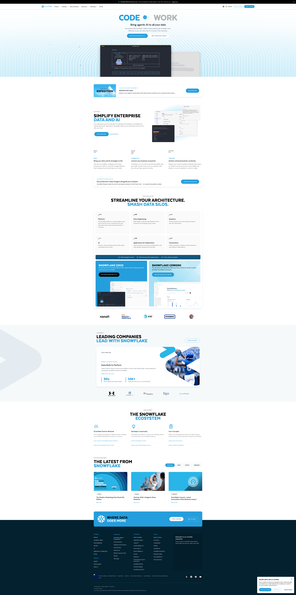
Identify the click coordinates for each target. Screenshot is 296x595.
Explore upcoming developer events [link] (140, 445)
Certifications (157, 548)
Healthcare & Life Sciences (120, 544)
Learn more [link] (101, 231)
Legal (100, 577)
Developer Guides (158, 554)
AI (94, 548)
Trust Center (136, 548)
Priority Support (97, 564)
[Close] (291, 579)
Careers (135, 543)
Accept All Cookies (265, 589)
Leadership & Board (138, 540)
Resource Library (158, 537)
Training (155, 545)
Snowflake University (159, 551)
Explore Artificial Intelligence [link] (176, 445)
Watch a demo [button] (192, 519)
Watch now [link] (174, 502)
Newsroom (136, 556)
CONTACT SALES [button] (238, 6)
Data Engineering (98, 543)
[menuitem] (57, 6)
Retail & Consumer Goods (109, 361)
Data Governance (158, 559)
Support (96, 561)
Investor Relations (138, 545)
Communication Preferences (136, 575)
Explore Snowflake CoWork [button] (163, 274)
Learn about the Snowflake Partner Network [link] (106, 440)
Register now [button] (192, 90)
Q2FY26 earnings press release (115, 590)
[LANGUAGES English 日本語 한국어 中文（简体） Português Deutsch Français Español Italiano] (224, 6)
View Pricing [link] (114, 134)
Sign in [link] (230, 6)
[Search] (226, 6)
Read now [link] (99, 502)
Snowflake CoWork (98, 540)
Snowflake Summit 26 (139, 569)
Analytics (96, 545)
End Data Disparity (138, 566)
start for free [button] (249, 6)
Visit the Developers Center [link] (138, 440)
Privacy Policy (120, 575)
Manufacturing (117, 547)
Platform (96, 537)
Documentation (157, 556)
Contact (135, 554)
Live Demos (156, 540)
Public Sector (117, 550)
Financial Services (118, 542)
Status (95, 567)
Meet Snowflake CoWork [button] (159, 36)
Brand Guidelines (138, 551)
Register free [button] (175, 2)
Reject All (276, 589)
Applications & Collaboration (100, 551)
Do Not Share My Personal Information (160, 575)
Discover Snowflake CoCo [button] (137, 36)
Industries (117, 534)
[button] (294, 2)
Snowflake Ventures (138, 564)
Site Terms (127, 575)
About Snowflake (138, 537)
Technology (116, 558)
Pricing (95, 554)
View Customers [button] (192, 340)
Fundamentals (157, 543)
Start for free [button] (176, 519)
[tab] (111, 393)
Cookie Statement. (272, 585)
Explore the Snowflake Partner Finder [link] (104, 445)
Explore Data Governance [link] (175, 440)
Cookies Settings (146, 575)
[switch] (146, 17)
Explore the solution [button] (190, 182)
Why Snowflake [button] (101, 134)
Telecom (116, 556)
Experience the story (107, 374)
